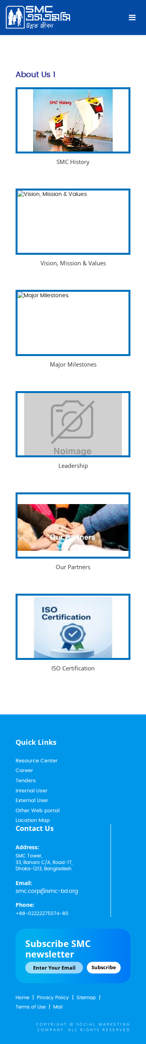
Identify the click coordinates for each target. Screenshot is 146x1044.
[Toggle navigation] (132, 17)
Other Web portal (38, 810)
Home (22, 997)
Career (24, 770)
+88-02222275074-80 (42, 913)
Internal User (31, 791)
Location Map (33, 820)
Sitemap (86, 997)
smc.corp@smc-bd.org (47, 891)
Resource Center (37, 761)
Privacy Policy (53, 997)
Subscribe (103, 967)
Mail (58, 1007)
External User (32, 800)
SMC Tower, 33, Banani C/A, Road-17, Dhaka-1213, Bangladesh (44, 862)
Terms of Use (31, 1007)
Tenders (26, 780)
